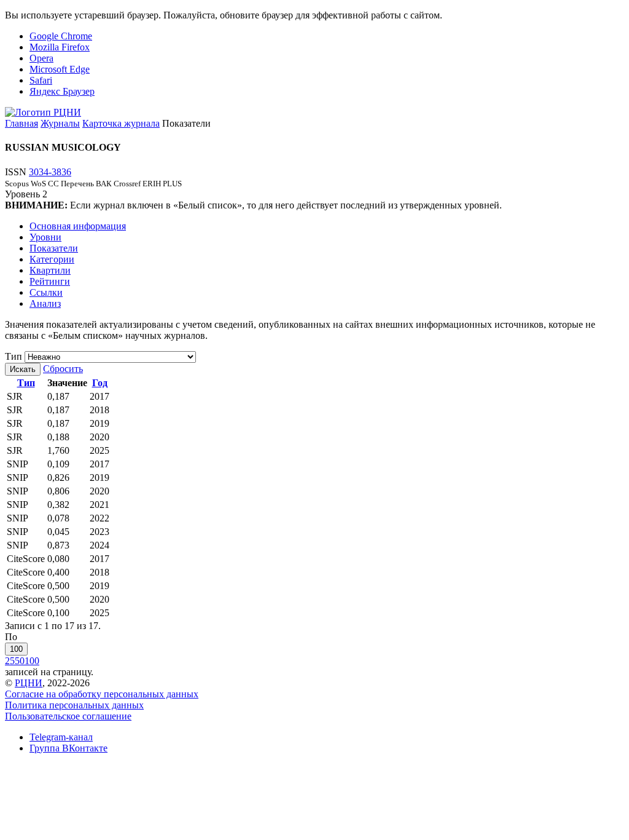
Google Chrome (60, 36)
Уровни (45, 237)
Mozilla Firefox (59, 47)
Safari (40, 80)
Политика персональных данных (74, 705)
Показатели (53, 248)
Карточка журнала (121, 123)
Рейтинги (49, 281)
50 (20, 661)
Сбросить (63, 368)
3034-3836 (50, 172)
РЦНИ (28, 683)
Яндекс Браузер (62, 91)
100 (16, 649)
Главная (21, 123)
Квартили (50, 270)
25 (10, 661)
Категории (51, 259)
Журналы (60, 123)
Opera (41, 58)
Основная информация (77, 226)
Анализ (45, 303)
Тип (13, 356)
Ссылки (46, 292)
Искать (23, 369)
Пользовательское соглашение (68, 716)
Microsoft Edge (59, 69)
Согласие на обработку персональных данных (101, 694)
